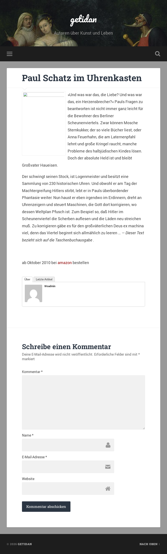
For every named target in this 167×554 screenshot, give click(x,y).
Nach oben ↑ (150, 544)
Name (27, 435)
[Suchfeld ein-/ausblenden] (157, 53)
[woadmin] (33, 300)
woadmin (49, 286)
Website (28, 478)
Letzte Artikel (44, 279)
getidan (83, 18)
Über (27, 279)
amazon (65, 262)
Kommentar (32, 371)
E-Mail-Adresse (34, 457)
